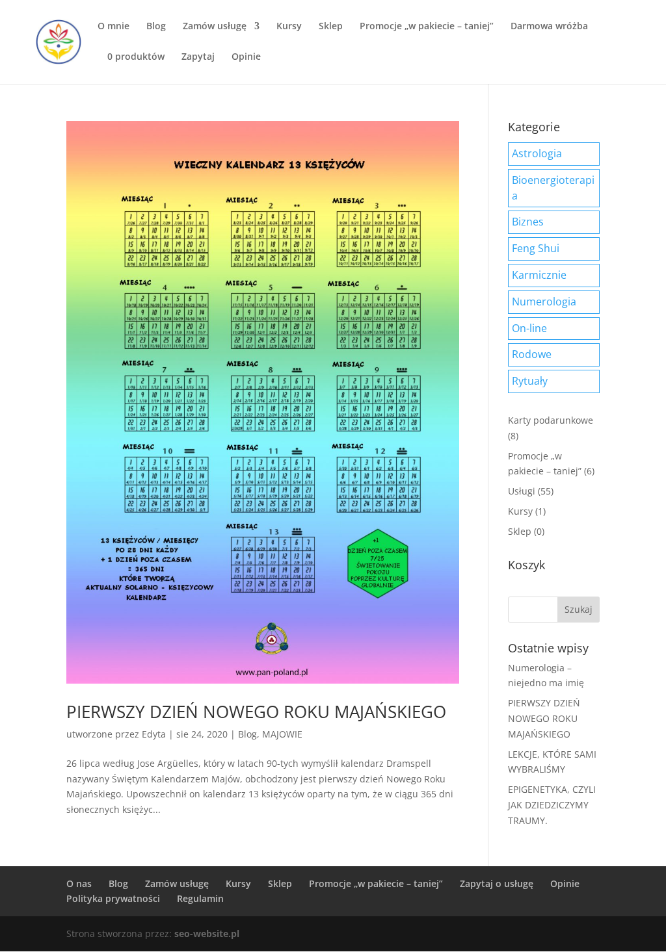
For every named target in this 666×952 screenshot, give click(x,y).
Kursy (289, 26)
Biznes (528, 221)
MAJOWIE (282, 734)
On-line (529, 328)
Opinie (246, 57)
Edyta (154, 734)
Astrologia (537, 153)
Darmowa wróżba (549, 26)
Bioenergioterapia (553, 188)
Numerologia (544, 301)
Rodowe (532, 354)
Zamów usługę (214, 26)
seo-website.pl (206, 933)
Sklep (331, 26)
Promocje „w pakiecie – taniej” (427, 26)
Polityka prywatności (113, 898)
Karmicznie (539, 275)
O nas (79, 883)
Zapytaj (198, 57)
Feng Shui (535, 248)
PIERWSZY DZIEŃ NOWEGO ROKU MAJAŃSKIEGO (256, 711)
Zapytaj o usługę (496, 883)
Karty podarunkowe (550, 420)
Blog (156, 26)
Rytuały (530, 381)
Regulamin (200, 898)
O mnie (113, 26)
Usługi (521, 491)
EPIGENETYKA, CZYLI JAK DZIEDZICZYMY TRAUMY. (552, 805)
